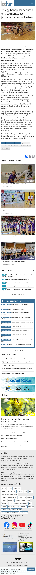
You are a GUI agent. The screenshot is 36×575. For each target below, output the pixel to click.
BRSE (25, 491)
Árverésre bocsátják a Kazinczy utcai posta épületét (19, 286)
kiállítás (10, 488)
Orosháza (30, 497)
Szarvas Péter (6, 510)
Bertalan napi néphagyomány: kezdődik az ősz (17, 279)
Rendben (31, 569)
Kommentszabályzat (22, 565)
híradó (4, 488)
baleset (4, 506)
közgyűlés (31, 506)
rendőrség (5, 503)
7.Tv (30, 503)
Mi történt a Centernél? (8, 365)
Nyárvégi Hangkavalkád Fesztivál (16, 309)
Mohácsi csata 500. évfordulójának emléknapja (19, 344)
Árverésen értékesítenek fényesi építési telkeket (18, 282)
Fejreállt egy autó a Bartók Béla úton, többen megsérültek (16, 362)
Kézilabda (12, 143)
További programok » (18, 350)
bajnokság (11, 506)
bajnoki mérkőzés (6, 148)
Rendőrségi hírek (16, 510)
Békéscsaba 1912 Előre (8, 491)
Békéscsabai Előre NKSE (7, 145)
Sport (7, 143)
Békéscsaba (18, 143)
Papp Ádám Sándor (30, 46)
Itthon (3, 143)
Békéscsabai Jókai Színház (9, 497)
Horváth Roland (27, 145)
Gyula (30, 491)
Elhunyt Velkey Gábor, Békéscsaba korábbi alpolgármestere (17, 358)
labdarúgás (17, 488)
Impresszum (11, 565)
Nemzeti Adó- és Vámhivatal (10, 513)
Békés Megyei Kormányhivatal (18, 503)
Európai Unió (24, 513)
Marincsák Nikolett (18, 145)
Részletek (11, 573)
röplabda (19, 491)
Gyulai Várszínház (21, 506)
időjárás (4, 500)
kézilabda (28, 143)
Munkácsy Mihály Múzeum (9, 494)
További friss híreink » (18, 294)
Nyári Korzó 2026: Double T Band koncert (21, 327)
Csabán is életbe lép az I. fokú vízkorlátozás (13, 373)
